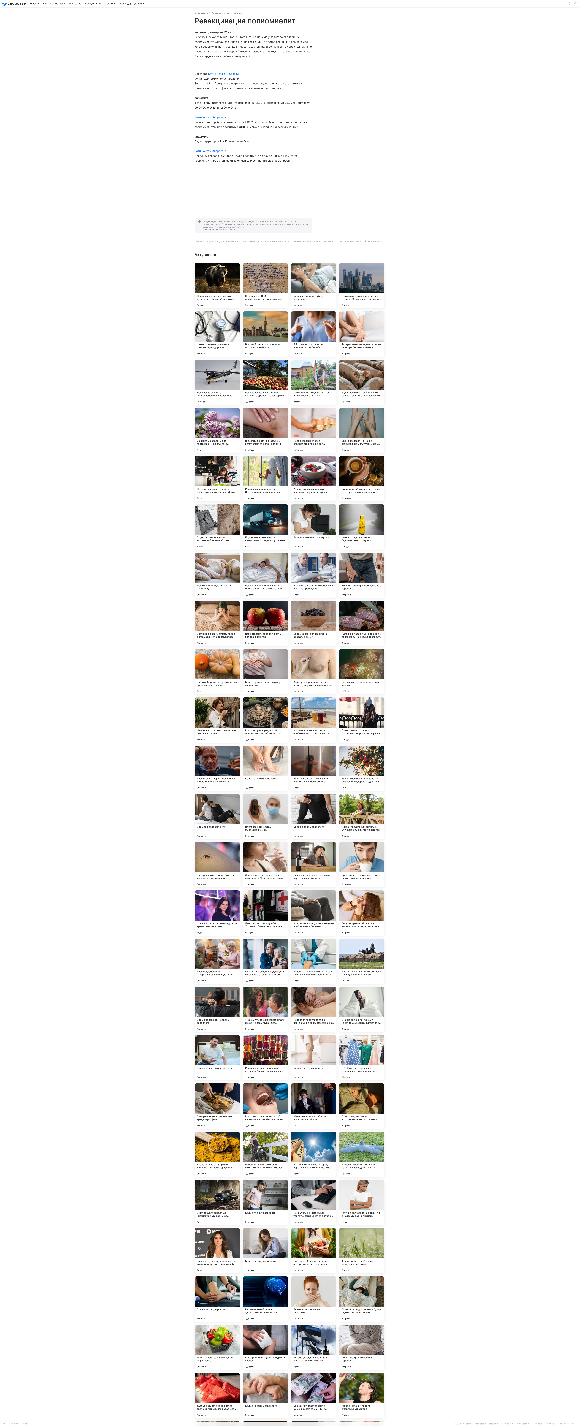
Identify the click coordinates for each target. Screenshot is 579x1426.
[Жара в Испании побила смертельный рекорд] (361, 1395)
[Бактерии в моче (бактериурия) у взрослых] (265, 1347)
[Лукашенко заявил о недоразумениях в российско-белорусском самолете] (217, 382)
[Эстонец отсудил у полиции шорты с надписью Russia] (313, 1347)
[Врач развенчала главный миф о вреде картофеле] (217, 1106)
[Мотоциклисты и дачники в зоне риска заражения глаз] (313, 382)
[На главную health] (16, 3)
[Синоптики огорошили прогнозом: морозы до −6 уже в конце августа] (361, 720)
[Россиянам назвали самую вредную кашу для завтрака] (313, 478)
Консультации (201, 13)
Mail (5, 1424)
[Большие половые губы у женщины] (313, 285)
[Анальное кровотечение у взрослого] (361, 1347)
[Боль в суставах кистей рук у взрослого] (265, 671)
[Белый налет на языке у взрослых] (313, 1299)
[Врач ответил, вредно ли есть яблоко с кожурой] (265, 623)
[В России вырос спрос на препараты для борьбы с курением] (313, 334)
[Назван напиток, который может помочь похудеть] (217, 720)
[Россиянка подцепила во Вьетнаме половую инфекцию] (265, 478)
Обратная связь (508, 1424)
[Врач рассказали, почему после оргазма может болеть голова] (217, 623)
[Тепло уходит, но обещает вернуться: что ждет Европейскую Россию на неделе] (361, 1250)
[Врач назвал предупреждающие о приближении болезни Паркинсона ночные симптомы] (313, 913)
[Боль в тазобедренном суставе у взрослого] (361, 575)
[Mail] (4, 3)
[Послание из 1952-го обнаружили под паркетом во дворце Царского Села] (265, 285)
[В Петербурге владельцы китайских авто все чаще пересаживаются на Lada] (217, 1202)
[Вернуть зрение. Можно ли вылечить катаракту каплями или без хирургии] (361, 913)
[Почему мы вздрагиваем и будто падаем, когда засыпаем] (361, 1299)
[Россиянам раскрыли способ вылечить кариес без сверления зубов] (265, 1106)
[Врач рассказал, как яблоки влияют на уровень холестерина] (265, 382)
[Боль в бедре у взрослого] (313, 816)
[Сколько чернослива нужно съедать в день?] (313, 623)
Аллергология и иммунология (227, 13)
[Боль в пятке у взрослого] (217, 1299)
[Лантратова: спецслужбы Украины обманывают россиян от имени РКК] (265, 913)
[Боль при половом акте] (217, 816)
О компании (14, 1424)
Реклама (26, 1424)
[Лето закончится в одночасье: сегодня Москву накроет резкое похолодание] (361, 285)
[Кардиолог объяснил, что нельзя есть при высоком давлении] (361, 478)
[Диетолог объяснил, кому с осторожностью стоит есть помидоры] (313, 1250)
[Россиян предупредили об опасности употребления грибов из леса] (265, 720)
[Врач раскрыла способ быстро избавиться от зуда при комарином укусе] (217, 864)
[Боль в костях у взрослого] (265, 1395)
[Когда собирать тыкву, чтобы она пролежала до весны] (217, 671)
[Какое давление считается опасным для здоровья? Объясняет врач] (217, 334)
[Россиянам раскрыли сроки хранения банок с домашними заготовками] (265, 1057)
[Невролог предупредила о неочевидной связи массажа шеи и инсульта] (313, 1009)
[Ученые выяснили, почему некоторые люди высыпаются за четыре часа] (361, 1009)
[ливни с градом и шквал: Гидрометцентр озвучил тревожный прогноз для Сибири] (361, 527)
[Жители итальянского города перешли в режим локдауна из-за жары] (313, 1154)
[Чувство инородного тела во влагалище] (217, 575)
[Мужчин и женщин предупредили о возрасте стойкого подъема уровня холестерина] (265, 961)
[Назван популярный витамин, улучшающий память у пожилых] (361, 816)
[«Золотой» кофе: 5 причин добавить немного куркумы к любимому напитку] (217, 1154)
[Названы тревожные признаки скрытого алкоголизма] (313, 864)
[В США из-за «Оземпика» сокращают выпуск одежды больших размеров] (361, 1057)
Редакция (459, 1424)
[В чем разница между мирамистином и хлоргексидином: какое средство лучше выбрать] (265, 816)
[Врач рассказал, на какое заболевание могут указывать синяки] (361, 430)
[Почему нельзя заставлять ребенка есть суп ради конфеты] (217, 478)
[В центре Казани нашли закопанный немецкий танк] (217, 527)
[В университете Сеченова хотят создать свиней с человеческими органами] (361, 382)
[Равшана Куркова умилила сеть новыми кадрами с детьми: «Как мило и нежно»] (217, 1250)
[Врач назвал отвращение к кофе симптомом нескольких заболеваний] (361, 864)
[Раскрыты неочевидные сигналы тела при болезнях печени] (361, 334)
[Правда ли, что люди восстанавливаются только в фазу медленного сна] (361, 1106)
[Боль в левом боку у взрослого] (217, 1057)
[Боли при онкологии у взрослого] (313, 527)
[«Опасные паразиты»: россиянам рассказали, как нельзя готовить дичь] (361, 623)
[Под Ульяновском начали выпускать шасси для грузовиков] (265, 527)
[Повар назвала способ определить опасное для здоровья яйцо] (313, 430)
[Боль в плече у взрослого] (265, 1250)
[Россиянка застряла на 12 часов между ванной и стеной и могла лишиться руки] (313, 961)
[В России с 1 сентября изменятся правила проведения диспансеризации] (313, 575)
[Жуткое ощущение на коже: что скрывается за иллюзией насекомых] (361, 1202)
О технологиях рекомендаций (530, 1424)
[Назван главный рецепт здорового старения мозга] (265, 1299)
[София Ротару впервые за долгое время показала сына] (217, 913)
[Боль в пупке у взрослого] (265, 1202)
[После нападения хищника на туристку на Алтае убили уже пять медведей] (217, 285)
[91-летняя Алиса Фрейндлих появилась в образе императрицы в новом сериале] (313, 1106)
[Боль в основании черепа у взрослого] (217, 1009)
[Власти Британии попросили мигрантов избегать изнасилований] (265, 334)
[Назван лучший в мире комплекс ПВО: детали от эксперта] (361, 961)
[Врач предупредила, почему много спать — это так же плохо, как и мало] (265, 575)
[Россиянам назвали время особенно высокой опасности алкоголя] (313, 720)
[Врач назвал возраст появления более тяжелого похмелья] (217, 768)
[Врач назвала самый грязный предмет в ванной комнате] (313, 768)
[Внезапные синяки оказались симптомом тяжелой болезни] (265, 430)
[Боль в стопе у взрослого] (265, 768)
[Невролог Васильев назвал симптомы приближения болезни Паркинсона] (265, 1154)
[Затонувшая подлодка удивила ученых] (361, 671)
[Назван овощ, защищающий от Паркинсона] (217, 1347)
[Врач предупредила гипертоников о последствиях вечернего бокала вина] (217, 961)
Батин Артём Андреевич (224, 73)
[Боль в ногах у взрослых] (313, 1057)
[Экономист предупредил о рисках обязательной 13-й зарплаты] (313, 1395)
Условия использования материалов (482, 1424)
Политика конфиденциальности (560, 1424)
